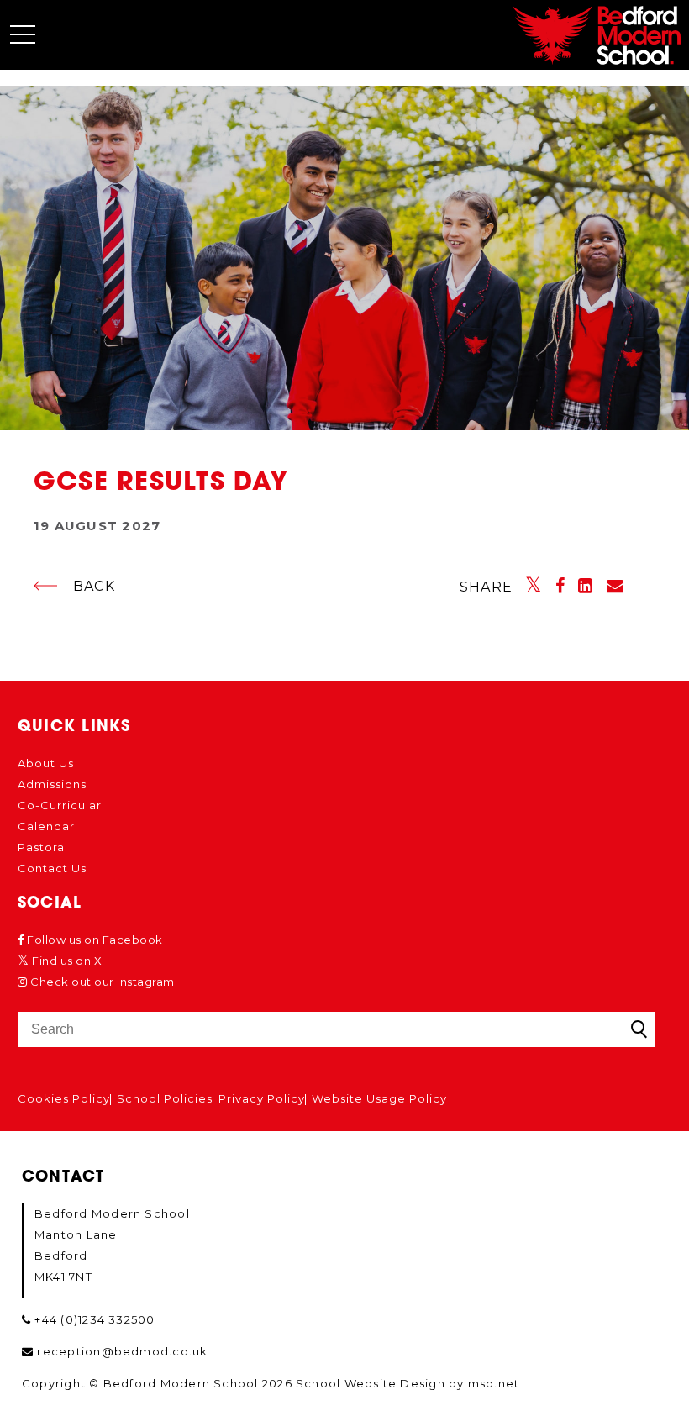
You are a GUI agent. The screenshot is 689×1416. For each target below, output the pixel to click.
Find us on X (65, 960)
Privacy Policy (261, 1098)
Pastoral (43, 847)
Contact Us (52, 868)
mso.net (494, 1383)
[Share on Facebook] (560, 585)
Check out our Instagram (101, 981)
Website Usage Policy (379, 1098)
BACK (94, 586)
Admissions (52, 784)
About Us (46, 763)
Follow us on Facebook (93, 939)
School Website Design (370, 1383)
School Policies (165, 1098)
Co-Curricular (60, 805)
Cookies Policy (64, 1098)
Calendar (46, 826)
